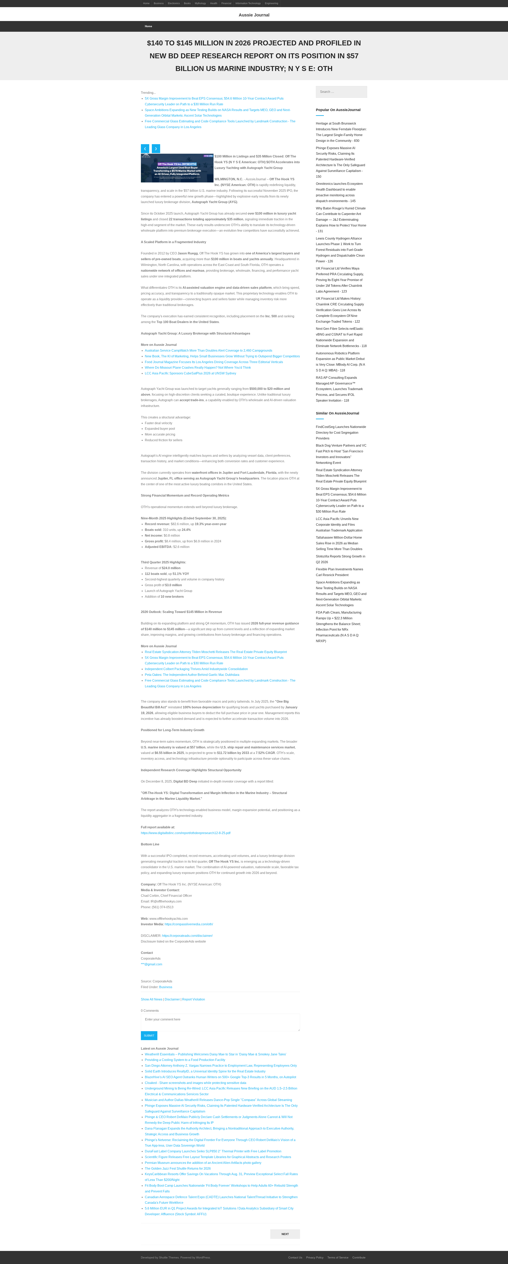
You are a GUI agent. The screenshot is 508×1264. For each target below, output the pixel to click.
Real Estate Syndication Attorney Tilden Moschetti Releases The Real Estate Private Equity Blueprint (216, 652)
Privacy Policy (314, 1257)
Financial (226, 3)
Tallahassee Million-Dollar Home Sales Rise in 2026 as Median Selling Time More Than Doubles (339, 543)
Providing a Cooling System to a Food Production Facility (185, 1060)
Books (187, 3)
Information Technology (248, 3)
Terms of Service (337, 1257)
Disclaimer (172, 999)
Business (159, 3)
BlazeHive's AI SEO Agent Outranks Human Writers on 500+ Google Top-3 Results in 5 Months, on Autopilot (220, 1077)
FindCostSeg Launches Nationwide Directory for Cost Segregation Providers (341, 432)
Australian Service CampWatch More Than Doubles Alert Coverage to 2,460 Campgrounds (208, 350)
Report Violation (193, 999)
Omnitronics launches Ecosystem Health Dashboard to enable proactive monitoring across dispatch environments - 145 (339, 192)
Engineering (271, 3)
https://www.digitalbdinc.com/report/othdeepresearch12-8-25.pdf (185, 833)
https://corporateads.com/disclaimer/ (187, 935)
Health (213, 3)
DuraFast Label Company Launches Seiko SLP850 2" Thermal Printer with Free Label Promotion (213, 1151)
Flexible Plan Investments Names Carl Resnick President (339, 572)
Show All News (151, 999)
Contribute (359, 1257)
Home (146, 3)
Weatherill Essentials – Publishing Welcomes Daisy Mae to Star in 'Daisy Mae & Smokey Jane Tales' (215, 1054)
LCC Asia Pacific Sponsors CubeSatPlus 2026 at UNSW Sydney (190, 373)
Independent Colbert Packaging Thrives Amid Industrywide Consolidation (196, 669)
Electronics (174, 3)
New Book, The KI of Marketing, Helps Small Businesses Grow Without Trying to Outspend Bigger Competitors (222, 356)
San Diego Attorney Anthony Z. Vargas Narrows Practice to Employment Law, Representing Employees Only (221, 1065)
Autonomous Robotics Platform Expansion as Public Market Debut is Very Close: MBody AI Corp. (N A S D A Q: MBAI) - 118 (340, 362)
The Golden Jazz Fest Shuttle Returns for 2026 (178, 1168)
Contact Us (295, 1257)
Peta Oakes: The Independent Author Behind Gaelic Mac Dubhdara (192, 674)
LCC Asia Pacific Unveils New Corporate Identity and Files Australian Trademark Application (339, 524)
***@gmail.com (151, 964)
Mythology (200, 3)
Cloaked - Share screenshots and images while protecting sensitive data (195, 1083)
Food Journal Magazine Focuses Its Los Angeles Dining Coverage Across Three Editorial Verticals (214, 362)
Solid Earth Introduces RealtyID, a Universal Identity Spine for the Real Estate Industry (205, 1071)
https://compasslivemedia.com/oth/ (189, 924)
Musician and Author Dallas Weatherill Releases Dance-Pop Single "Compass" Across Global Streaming (218, 1100)
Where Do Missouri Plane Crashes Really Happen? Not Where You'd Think (198, 367)
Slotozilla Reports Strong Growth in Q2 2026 (340, 559)
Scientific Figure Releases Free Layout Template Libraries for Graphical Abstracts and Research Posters (218, 1157)
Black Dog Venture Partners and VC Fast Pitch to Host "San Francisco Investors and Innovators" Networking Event (341, 454)
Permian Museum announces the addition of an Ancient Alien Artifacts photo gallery (203, 1162)
